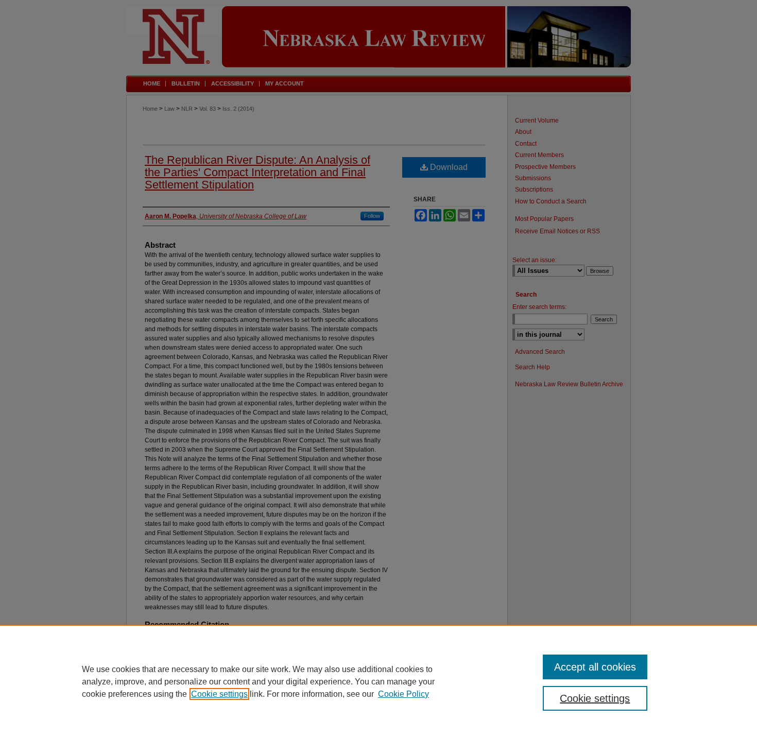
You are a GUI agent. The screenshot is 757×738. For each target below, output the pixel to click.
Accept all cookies (595, 667)
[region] (378, 681)
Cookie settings (219, 694)
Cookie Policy (403, 694)
